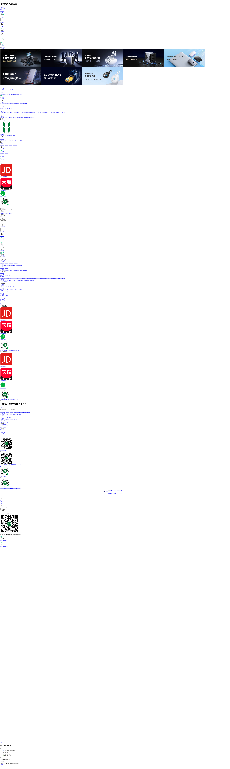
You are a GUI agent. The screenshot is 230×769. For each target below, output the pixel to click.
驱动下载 (10, 213)
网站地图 (120, 493)
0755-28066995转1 (4, 546)
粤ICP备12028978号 (121, 491)
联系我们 (2, 433)
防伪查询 (6, 213)
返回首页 (2, 407)
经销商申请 (2, 430)
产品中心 (2, 7)
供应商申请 (2, 432)
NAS (1, 161)
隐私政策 (110, 493)
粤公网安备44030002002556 (110, 491)
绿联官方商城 (3, 427)
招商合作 (2, 429)
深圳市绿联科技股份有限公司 (116, 490)
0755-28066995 (3, 540)
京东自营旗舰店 (3, 424)
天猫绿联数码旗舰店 (4, 425)
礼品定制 (2, 213)
